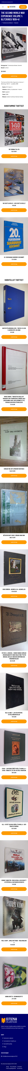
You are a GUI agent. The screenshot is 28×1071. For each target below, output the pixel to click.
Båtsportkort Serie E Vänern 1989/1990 (14, 535)
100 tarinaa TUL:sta (14, 149)
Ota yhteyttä (13, 1066)
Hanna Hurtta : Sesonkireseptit (14, 996)
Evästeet (19, 1066)
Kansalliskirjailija (8, 1044)
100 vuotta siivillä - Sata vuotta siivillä (14, 203)
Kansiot (16, 23)
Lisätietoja (14, 76)
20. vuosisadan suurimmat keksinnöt (14, 257)
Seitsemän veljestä (8, 1038)
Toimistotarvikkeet (8, 23)
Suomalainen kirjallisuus (10, 1041)
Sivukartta (19, 1068)
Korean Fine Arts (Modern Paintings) (14, 469)
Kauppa (23, 7)
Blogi (5, 1046)
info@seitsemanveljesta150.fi (7, 2)
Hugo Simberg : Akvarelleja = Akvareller (14, 589)
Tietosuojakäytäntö (11, 1068)
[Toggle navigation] (3, 7)
